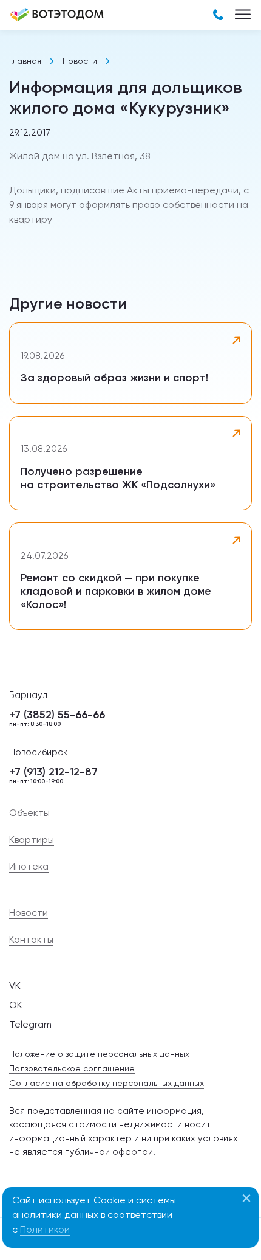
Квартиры (31, 839)
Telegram (30, 1024)
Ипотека (29, 866)
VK (15, 985)
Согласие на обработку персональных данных (106, 1083)
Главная (25, 61)
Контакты (31, 939)
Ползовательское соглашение (72, 1068)
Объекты (29, 813)
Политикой (45, 1229)
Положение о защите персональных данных (99, 1054)
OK (15, 1005)
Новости (80, 61)
